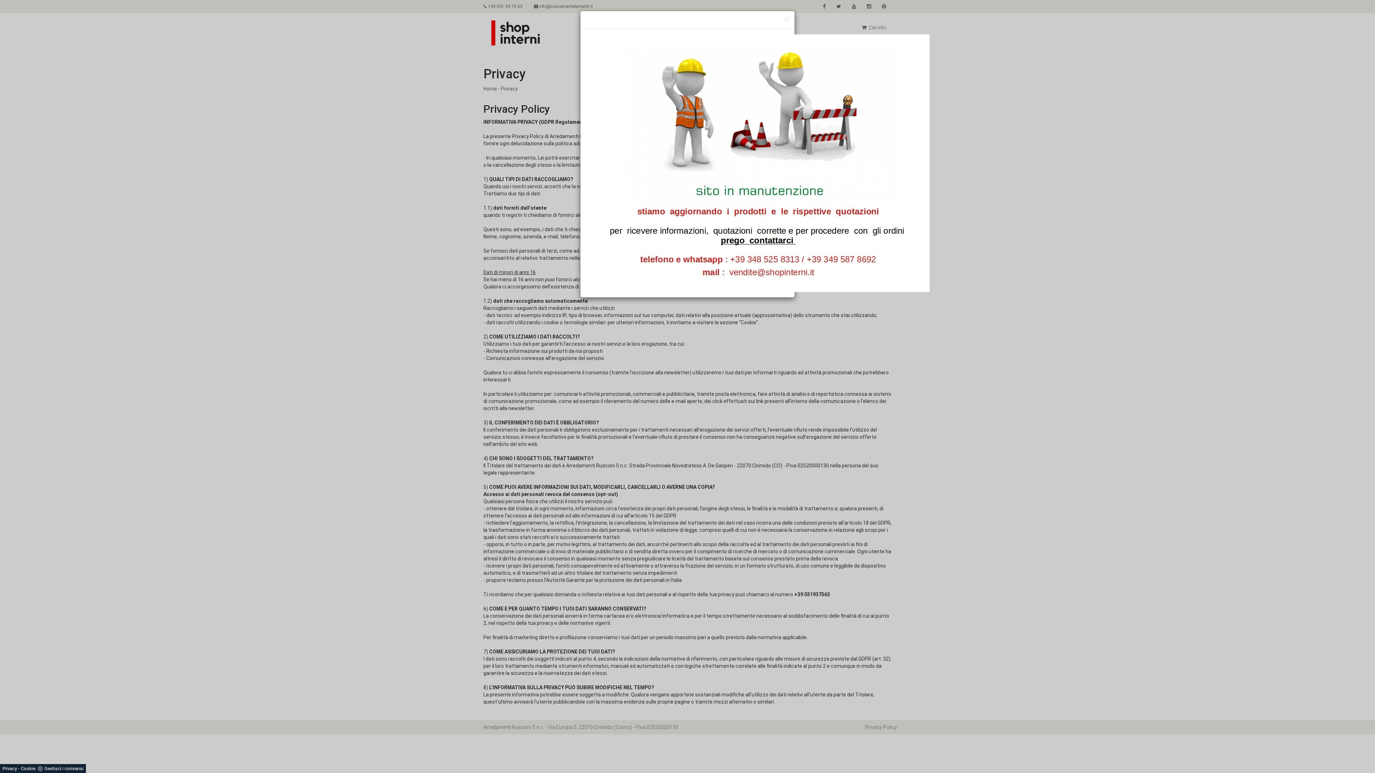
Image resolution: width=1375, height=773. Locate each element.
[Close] (786, 19)
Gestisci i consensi (63, 768)
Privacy (10, 768)
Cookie (28, 768)
